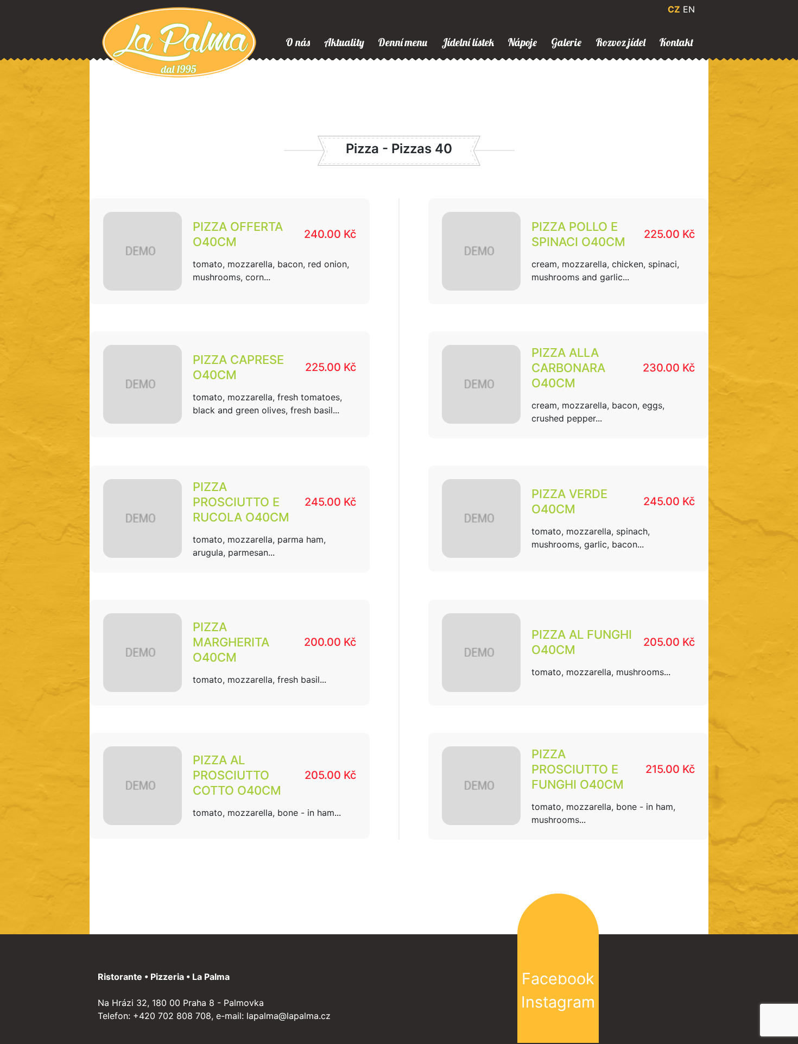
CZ (674, 9)
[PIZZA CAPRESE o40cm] (142, 384)
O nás (298, 42)
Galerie (566, 42)
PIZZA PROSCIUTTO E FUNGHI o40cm (577, 769)
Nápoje (522, 42)
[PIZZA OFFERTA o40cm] (142, 251)
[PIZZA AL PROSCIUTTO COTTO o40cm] (142, 785)
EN (689, 9)
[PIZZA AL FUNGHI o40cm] (481, 652)
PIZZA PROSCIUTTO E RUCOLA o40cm (241, 502)
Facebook (558, 978)
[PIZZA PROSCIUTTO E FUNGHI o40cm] (481, 785)
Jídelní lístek (467, 42)
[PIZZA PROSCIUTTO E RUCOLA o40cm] (142, 518)
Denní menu (402, 42)
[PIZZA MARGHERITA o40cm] (142, 652)
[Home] (179, 41)
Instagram (558, 1001)
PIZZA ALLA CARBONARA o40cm (568, 367)
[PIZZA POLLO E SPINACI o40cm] (481, 251)
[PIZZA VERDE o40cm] (481, 518)
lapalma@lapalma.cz (288, 1015)
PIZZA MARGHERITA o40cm (231, 642)
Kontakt (676, 42)
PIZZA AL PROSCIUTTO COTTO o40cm (237, 775)
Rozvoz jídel (620, 42)
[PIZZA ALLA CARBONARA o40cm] (481, 384)
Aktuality (344, 42)
